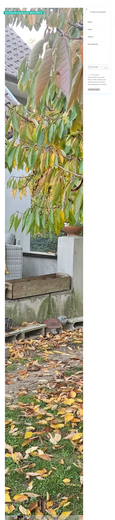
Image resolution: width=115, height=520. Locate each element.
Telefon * (91, 37)
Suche (109, 2)
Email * (90, 29)
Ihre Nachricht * (93, 44)
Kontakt (93, 2)
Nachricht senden (94, 89)
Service (85, 2)
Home (45, 2)
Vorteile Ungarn (55, 2)
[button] (81, 9)
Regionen (101, 2)
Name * (90, 22)
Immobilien (66, 2)
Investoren (76, 2)
